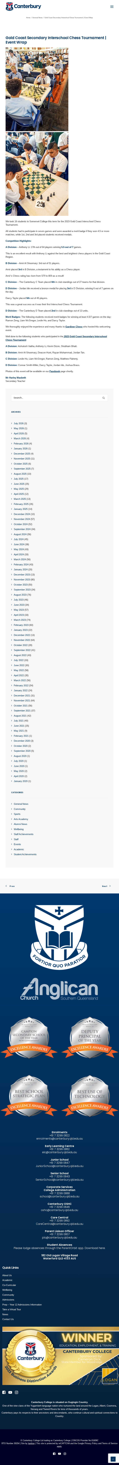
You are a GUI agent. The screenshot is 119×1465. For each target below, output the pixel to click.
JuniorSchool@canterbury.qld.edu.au (59, 1166)
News (5, 1314)
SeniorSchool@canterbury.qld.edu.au (60, 1180)
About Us (7, 1275)
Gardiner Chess (73, 326)
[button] (112, 6)
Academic (7, 1280)
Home (28, 17)
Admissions (8, 1299)
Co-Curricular (9, 1285)
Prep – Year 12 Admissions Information (22, 1304)
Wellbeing (7, 1290)
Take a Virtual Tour (11, 1309)
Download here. (95, 1248)
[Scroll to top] (113, 1459)
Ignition (31, 1443)
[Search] (59, 397)
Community (8, 1295)
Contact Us (8, 1319)
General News (37, 17)
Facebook (54, 371)
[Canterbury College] (12, 6)
